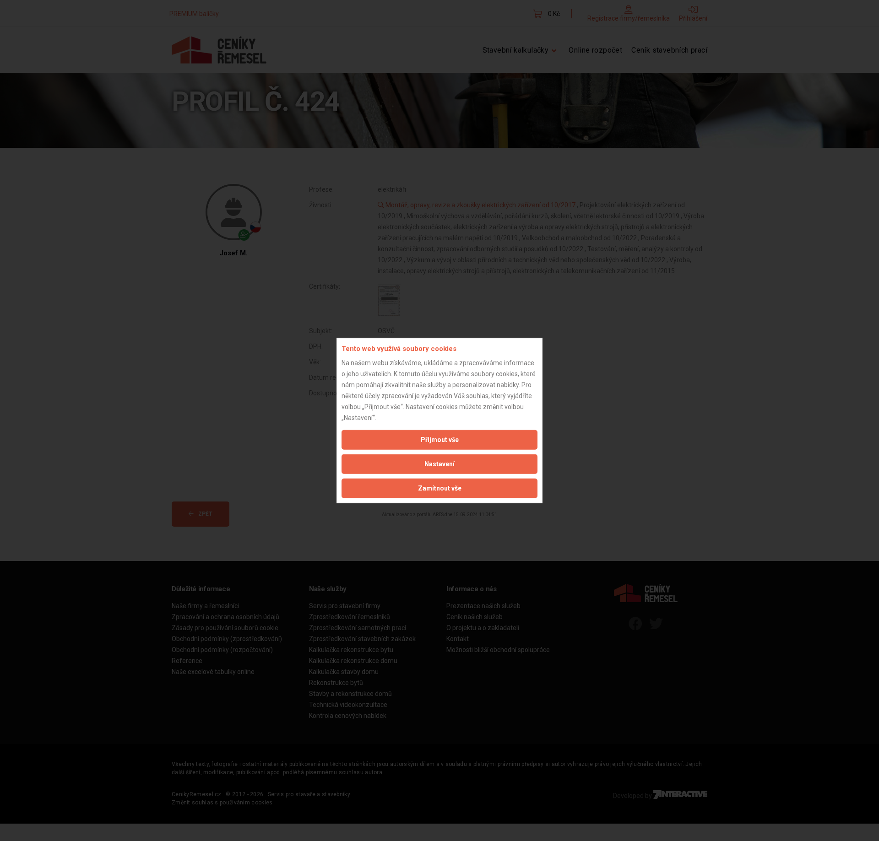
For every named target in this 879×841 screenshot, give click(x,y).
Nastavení (439, 463)
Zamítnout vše (439, 487)
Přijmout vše (440, 439)
